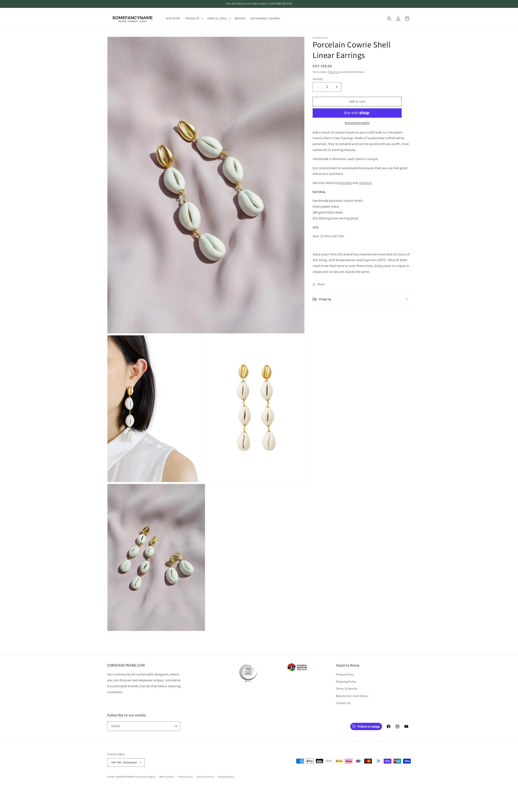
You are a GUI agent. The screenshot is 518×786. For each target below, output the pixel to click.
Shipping (333, 71)
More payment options (357, 122)
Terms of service (205, 776)
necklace (365, 183)
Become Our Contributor (352, 696)
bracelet (346, 183)
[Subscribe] (175, 726)
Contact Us (343, 703)
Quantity (318, 79)
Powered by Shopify (145, 776)
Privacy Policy (345, 674)
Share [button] (321, 284)
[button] (194, 18)
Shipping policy (226, 776)
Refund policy (166, 776)
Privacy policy (185, 776)
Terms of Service (346, 688)
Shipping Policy (346, 681)
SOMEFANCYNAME (125, 776)
